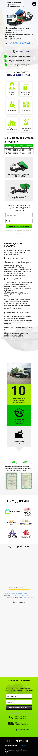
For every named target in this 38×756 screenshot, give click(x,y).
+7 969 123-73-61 (20, 43)
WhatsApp (23, 745)
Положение (28, 230)
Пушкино (31, 593)
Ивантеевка (22, 593)
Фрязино (30, 595)
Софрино (23, 595)
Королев (14, 593)
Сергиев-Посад (28, 598)
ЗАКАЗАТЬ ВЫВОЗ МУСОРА (19, 226)
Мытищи (6, 593)
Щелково (15, 595)
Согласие (13, 232)
